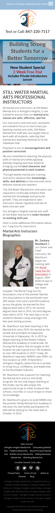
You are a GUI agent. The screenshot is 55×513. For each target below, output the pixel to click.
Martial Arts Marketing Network (34, 506)
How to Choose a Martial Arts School (28, 4)
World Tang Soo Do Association (42, 271)
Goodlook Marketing (33, 509)
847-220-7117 (38, 32)
